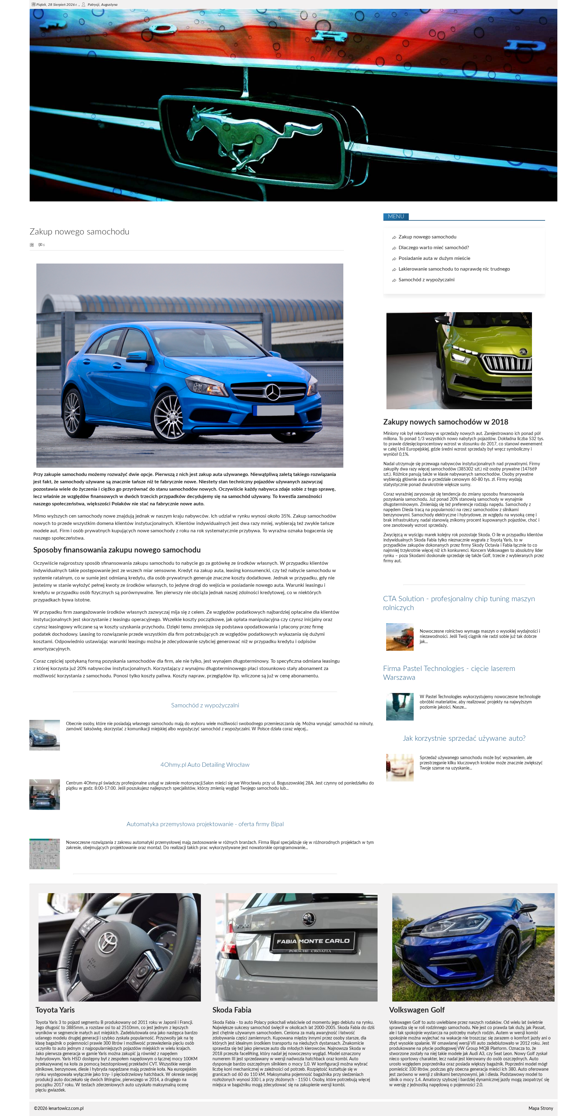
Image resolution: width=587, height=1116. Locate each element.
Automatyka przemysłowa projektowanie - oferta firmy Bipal (205, 824)
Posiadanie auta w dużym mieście (434, 258)
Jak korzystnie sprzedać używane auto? (464, 738)
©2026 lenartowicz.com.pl (58, 1109)
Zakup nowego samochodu (427, 236)
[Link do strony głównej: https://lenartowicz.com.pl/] (293, 200)
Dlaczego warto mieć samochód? (434, 247)
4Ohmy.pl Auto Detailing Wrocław (205, 765)
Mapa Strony (541, 1109)
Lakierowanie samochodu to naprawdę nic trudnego (454, 269)
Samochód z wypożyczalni (205, 705)
